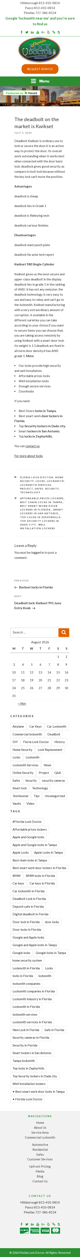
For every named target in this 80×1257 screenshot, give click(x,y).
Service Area (40, 1132)
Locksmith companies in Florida (34, 991)
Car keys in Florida (42, 883)
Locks (40, 481)
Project (26, 488)
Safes (39, 488)
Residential (40, 1149)
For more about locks (28, 456)
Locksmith (55, 481)
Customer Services (40, 1159)
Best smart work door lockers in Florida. (39, 868)
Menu (44, 81)
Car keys (18, 883)
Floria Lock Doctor (37, 477)
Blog (40, 1176)
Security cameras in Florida (31, 1037)
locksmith (44, 976)
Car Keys (35, 726)
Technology (30, 492)
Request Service (40, 69)
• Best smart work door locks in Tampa (39, 1091)
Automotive (40, 1144)
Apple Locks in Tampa (48, 852)
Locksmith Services (36, 485)
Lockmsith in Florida (26, 968)
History (59, 742)
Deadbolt (53, 734)
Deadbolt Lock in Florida (29, 899)
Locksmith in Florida (26, 1006)
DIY (15, 742)
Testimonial (20, 796)
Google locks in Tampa (51, 953)
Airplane (18, 726)
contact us (32, 446)
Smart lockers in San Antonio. (32, 1053)
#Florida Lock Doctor (27, 821)
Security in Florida (25, 1045)
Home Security (22, 749)
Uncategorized (55, 796)
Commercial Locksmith (40, 1137)
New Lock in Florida (26, 1030)
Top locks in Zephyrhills (40, 517)
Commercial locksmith (27, 734)
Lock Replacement (50, 749)
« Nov (22, 703)
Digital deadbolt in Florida (30, 914)
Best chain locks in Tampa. (41, 502)
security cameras (53, 780)
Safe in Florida (54, 1030)
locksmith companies (26, 983)
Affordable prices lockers (42, 498)
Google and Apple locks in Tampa (35, 945)
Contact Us (40, 1181)
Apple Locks (21, 852)
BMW (17, 875)
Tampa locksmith (24, 1061)
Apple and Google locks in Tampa (35, 845)
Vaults (17, 803)
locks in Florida (23, 976)
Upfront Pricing (40, 1166)
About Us (40, 1127)
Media (40, 1171)
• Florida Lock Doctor (28, 1099)
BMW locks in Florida (40, 875)
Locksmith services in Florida (32, 1022)
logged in (37, 552)
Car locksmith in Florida (29, 891)
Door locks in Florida (27, 929)
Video (30, 803)
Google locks (21, 953)
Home (40, 1122)
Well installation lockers (29, 1084)
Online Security (23, 772)
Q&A (57, 772)
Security (52, 488)
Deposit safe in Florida (28, 906)
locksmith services (25, 1014)
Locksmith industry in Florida (32, 999)
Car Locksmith (56, 726)
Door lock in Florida (26, 922)
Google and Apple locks (28, 937)
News (47, 765)
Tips (37, 796)
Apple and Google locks (28, 837)
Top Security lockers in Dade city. (35, 1076)
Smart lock (20, 788)
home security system (27, 960)
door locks (52, 922)
